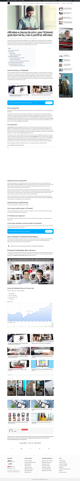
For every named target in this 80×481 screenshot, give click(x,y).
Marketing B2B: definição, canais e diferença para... (41, 0)
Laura (15, 431)
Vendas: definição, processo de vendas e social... (57, 0)
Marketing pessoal (28, 472)
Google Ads (61, 467)
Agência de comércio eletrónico (47, 460)
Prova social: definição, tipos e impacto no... (27, 0)
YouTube (10, 139)
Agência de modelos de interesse (17, 145)
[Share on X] (21, 448)
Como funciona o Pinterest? (13, 50)
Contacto (46, 479)
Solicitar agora (48, 102)
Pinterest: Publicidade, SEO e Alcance (15, 64)
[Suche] (72, 3)
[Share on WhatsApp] (30, 448)
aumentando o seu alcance (22, 121)
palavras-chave (10, 184)
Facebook (50, 137)
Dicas (27, 436)
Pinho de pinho (11, 51)
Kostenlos (38, 436)
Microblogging (34, 136)
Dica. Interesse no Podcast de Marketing (15, 62)
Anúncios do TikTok (62, 462)
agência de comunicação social (20, 255)
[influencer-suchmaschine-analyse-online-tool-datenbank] (31, 17)
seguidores (49, 197)
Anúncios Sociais (62, 460)
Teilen (19, 439)
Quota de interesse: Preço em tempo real (17, 65)
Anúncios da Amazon (62, 472)
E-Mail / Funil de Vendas (46, 465)
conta (40, 137)
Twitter (33, 40)
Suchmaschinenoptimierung (12, 439)
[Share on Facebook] (12, 448)
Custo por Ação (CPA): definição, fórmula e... (71, 0)
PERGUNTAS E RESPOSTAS (13, 56)
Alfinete (20, 436)
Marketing (42, 436)
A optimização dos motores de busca (14, 127)
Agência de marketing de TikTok (30, 462)
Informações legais (42, 479)
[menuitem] (11, 0)
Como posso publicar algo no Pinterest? (17, 57)
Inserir (35, 436)
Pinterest (12, 38)
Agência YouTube (28, 465)
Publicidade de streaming (46, 467)
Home (9, 38)
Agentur (14, 436)
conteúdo (9, 118)
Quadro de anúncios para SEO (15, 54)
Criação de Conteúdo (28, 467)
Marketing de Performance (46, 462)
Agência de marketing (28, 460)
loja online (36, 116)
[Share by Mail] (49, 448)
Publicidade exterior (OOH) (46, 470)
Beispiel (24, 436)
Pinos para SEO (12, 53)
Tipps (22, 439)
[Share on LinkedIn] (39, 448)
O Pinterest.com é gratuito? (15, 59)
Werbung (24, 439)
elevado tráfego (18, 184)
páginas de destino (24, 132)
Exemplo (29, 436)
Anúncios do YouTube (63, 465)
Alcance (17, 436)
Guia (32, 436)
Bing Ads (60, 470)
